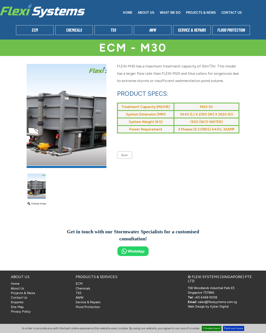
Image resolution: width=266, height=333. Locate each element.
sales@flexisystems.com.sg (217, 302)
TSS (113, 29)
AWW (152, 29)
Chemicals (74, 29)
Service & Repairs (192, 29)
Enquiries (17, 302)
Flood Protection (231, 29)
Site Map (17, 307)
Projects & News (201, 12)
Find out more (233, 328)
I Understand (211, 328)
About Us (146, 12)
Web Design (196, 306)
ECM (35, 29)
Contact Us (231, 12)
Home (127, 12)
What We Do (170, 12)
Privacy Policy (21, 311)
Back (124, 155)
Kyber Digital (219, 306)
